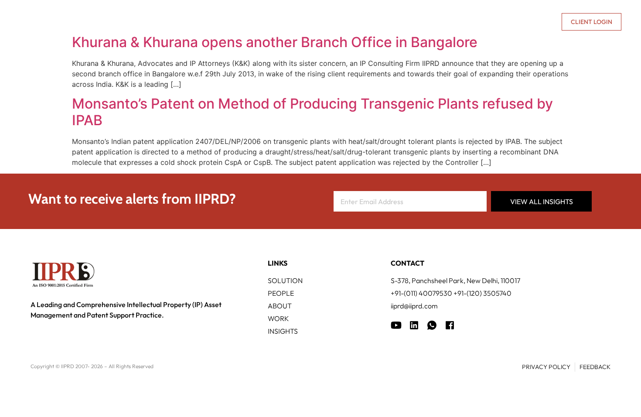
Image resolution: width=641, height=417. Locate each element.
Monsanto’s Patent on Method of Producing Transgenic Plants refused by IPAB (312, 112)
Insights (442, 22)
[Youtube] (396, 325)
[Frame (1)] (414, 325)
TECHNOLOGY (299, 22)
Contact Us (534, 22)
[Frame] (431, 325)
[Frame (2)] (449, 325)
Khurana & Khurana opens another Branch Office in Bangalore (274, 42)
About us (480, 22)
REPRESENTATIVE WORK (374, 22)
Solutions (242, 22)
